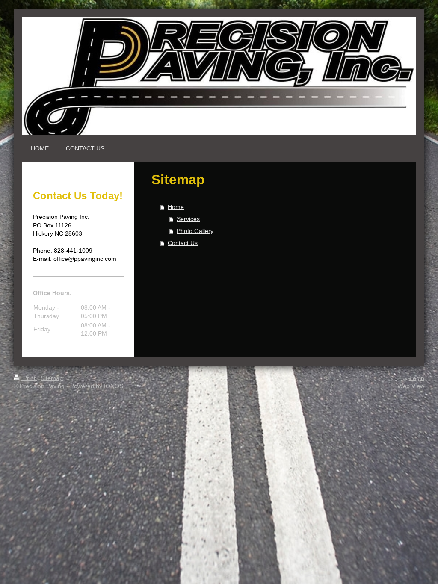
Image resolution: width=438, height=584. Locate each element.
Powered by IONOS (96, 386)
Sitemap (52, 378)
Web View (410, 386)
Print (29, 378)
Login (416, 378)
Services (188, 218)
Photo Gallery (195, 230)
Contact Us (183, 242)
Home (176, 207)
